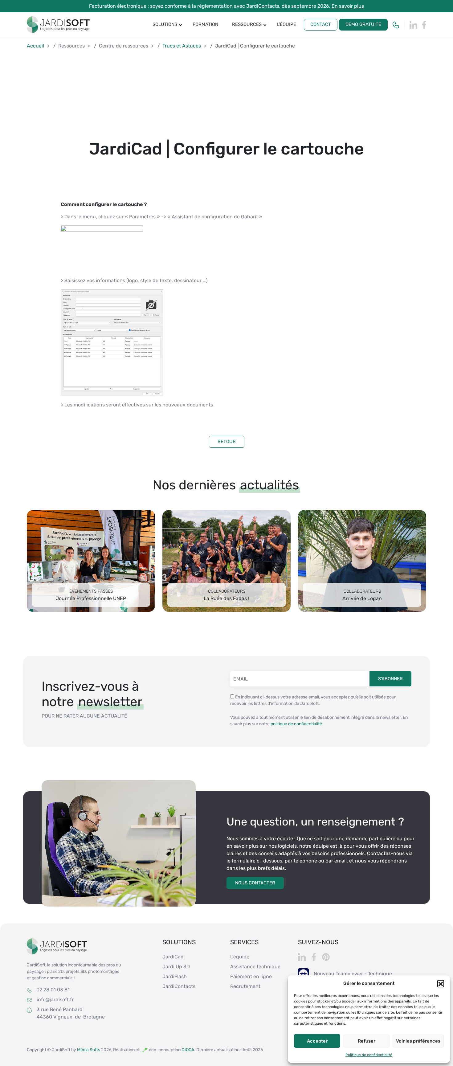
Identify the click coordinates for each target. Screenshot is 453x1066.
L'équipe (239, 957)
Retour (227, 441)
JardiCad (173, 957)
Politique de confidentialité (368, 1055)
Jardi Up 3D (176, 966)
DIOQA (188, 1049)
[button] (441, 983)
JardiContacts (178, 986)
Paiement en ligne (251, 976)
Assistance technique (255, 966)
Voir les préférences (418, 1041)
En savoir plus (348, 6)
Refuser (366, 1041)
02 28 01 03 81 (53, 990)
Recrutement (245, 986)
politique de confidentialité (296, 723)
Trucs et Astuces (181, 46)
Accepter (317, 1041)
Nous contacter (255, 883)
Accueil (35, 46)
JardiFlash (174, 976)
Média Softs (89, 1049)
